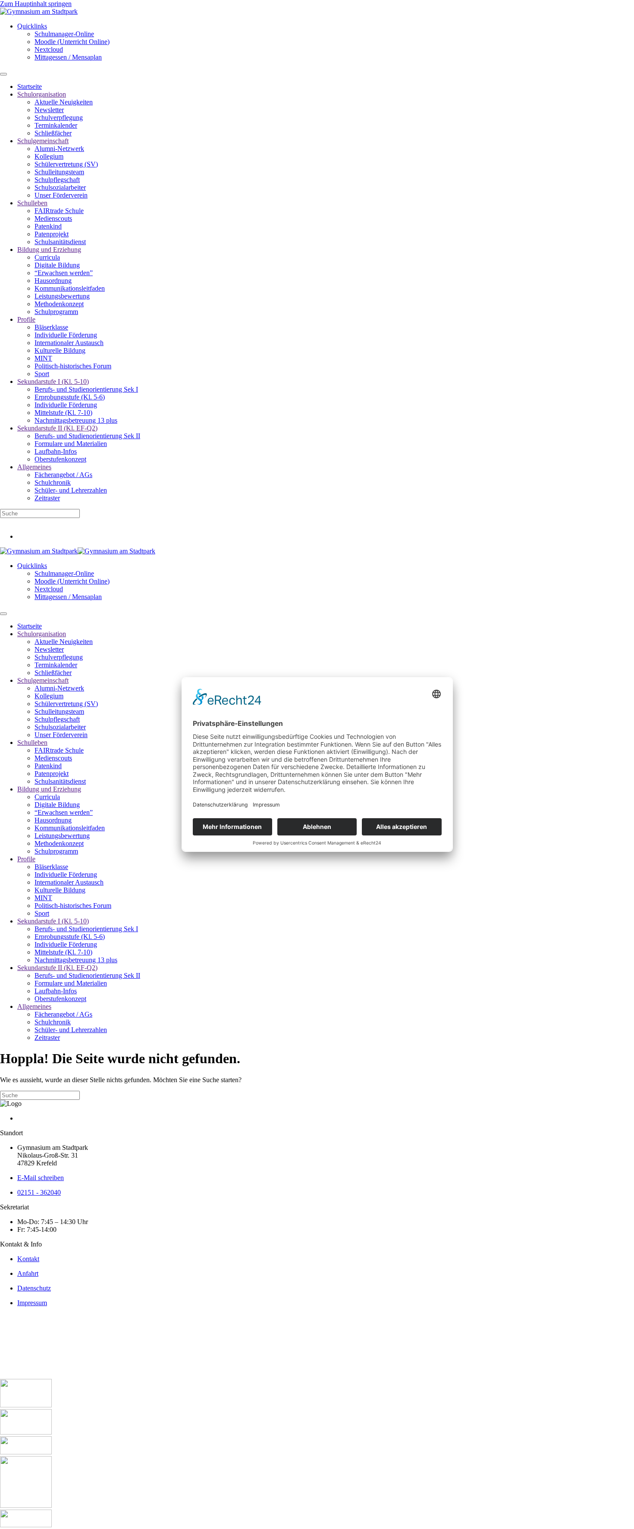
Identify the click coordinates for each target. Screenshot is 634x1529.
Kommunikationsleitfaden (70, 288)
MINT (43, 358)
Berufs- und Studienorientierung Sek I (86, 389)
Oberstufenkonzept (60, 459)
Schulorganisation (41, 94)
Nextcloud (49, 49)
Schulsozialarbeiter (60, 187)
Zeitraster (47, 498)
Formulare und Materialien (71, 443)
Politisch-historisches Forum (73, 366)
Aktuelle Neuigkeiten (64, 102)
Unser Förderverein (61, 195)
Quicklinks (32, 26)
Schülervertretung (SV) (66, 164)
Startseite (29, 86)
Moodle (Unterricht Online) (72, 41)
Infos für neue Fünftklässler (37, 521)
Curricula (47, 257)
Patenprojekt (52, 234)
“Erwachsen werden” (64, 272)
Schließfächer (53, 133)
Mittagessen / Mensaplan (68, 57)
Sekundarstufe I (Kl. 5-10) (53, 381)
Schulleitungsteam (59, 172)
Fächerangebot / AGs (63, 474)
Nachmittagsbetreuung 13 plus (76, 420)
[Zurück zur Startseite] (39, 11)
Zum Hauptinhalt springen (36, 3)
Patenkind (48, 226)
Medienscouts (53, 218)
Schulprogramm (56, 311)
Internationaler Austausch (69, 342)
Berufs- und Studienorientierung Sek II (87, 436)
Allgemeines (34, 467)
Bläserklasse (51, 327)
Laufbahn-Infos (56, 451)
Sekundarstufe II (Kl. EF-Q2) (57, 428)
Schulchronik (53, 482)
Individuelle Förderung (66, 335)
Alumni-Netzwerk (59, 148)
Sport (42, 373)
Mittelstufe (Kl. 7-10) (63, 412)
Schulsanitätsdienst (60, 241)
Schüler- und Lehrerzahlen (71, 490)
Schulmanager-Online (64, 34)
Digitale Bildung (57, 265)
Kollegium (49, 156)
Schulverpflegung (59, 117)
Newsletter (49, 109)
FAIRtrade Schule (59, 210)
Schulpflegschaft (57, 179)
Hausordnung (53, 280)
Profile (26, 319)
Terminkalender (56, 125)
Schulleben (32, 203)
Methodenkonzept (59, 304)
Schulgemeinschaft (43, 140)
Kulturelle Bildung (60, 350)
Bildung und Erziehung (49, 249)
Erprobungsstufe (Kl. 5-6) (70, 397)
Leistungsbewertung (62, 296)
